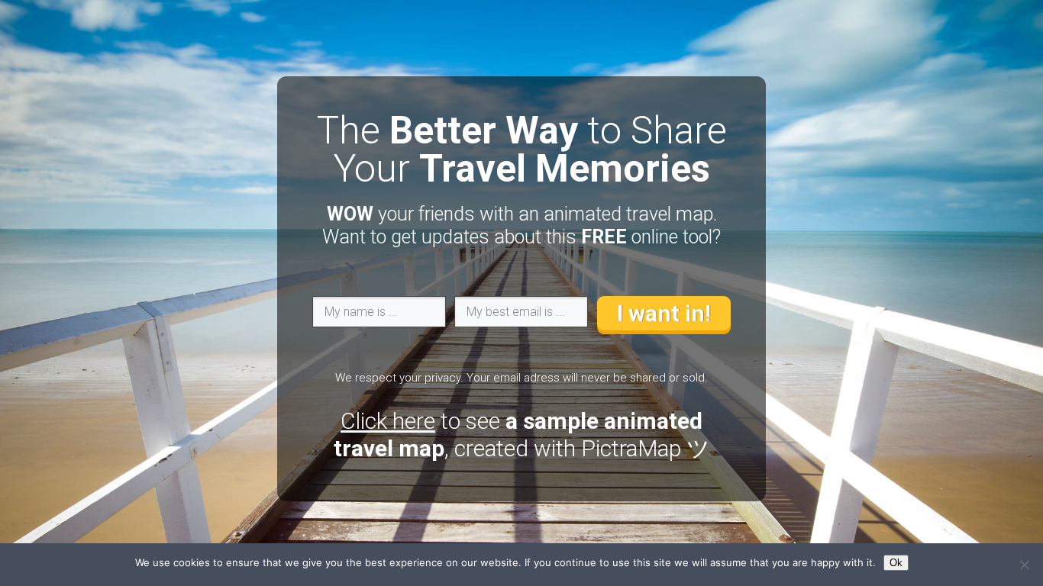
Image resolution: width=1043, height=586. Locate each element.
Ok (896, 562)
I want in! (664, 313)
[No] (1024, 564)
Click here (388, 420)
